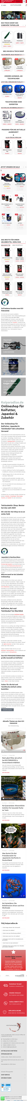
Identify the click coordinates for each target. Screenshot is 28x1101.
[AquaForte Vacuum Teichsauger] (20, 198)
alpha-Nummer (7, 644)
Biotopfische (13, 652)
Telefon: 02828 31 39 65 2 (9, 1045)
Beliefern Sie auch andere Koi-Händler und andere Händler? (13, 946)
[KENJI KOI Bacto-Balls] (6, 217)
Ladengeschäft (11, 441)
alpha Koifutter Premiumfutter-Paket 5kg (20, 184)
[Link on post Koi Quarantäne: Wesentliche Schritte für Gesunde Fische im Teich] (13, 788)
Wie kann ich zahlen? (9, 930)
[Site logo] (16, 5)
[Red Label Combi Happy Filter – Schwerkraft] (7, 62)
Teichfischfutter (10, 650)
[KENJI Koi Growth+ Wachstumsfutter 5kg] (19, 144)
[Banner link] (13, 345)
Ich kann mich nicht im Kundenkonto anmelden (12, 939)
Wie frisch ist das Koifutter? (10, 943)
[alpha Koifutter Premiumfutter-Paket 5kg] (20, 177)
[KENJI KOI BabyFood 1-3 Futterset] (6, 198)
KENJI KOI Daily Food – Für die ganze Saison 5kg (7, 293)
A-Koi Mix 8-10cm (7, 94)
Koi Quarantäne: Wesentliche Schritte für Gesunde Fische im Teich (13, 808)
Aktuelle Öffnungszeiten (7, 1071)
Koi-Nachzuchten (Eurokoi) (14, 565)
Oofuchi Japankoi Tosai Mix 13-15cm (19, 96)
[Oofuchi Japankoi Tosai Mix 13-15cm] (19, 89)
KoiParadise (8, 750)
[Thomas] (19, 976)
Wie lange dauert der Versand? (11, 927)
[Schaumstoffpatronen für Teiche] (19, 35)
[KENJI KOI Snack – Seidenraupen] (19, 269)
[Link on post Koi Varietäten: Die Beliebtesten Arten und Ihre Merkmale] (13, 886)
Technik (3, 498)
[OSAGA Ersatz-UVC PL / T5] (7, 115)
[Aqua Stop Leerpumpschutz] (6, 177)
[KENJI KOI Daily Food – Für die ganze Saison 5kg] (7, 286)
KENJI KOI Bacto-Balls (7, 223)
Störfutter (3, 650)
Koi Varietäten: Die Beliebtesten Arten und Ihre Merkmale (13, 905)
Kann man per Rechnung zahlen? (12, 933)
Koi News (4, 755)
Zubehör (9, 498)
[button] (23, 25)
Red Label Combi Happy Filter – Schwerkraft (7, 68)
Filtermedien (19, 496)
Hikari (6, 681)
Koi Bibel (20, 223)
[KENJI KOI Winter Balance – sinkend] (19, 252)
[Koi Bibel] (20, 217)
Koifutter (7, 496)
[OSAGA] (7, 976)
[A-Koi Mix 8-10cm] (7, 89)
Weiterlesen (5, 772)
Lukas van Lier (8, 846)
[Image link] (13, 15)
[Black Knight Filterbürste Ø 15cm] (7, 35)
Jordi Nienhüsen (9, 896)
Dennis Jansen (8, 798)
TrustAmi (15, 322)
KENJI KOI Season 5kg (7, 257)
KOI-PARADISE (5, 586)
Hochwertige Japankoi (6, 564)
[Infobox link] (13, 985)
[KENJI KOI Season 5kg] (7, 144)
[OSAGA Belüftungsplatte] (19, 115)
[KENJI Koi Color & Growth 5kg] (19, 286)
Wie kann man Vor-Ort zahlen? (11, 936)
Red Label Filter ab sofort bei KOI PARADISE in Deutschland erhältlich (12, 760)
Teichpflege (13, 496)
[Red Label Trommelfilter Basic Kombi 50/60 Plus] (19, 62)
